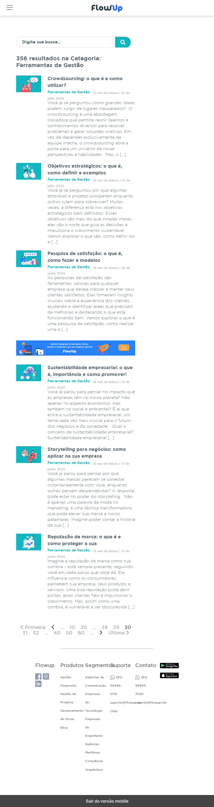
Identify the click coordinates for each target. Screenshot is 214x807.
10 (72, 627)
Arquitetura (94, 769)
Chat (113, 711)
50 (69, 633)
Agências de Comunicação (95, 681)
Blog (64, 727)
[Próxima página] (101, 632)
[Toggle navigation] (10, 8)
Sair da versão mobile (107, 801)
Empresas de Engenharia (93, 727)
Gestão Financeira (68, 681)
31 (25, 633)
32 (36, 633)
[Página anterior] (53, 627)
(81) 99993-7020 (141, 686)
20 (83, 627)
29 (116, 627)
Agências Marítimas (92, 748)
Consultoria (94, 761)
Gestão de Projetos (68, 698)
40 (57, 633)
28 (105, 627)
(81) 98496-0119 (116, 686)
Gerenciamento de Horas (72, 715)
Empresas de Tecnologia (93, 702)
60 (81, 633)
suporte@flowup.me (125, 702)
